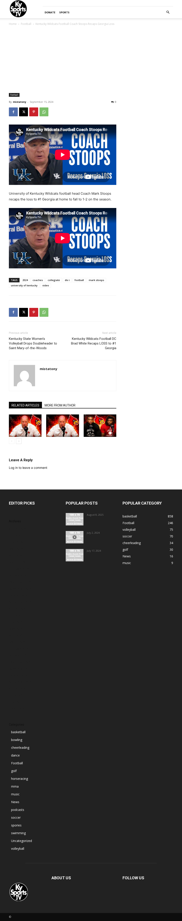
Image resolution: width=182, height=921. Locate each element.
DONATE (50, 12)
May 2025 (16, 628)
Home (13, 24)
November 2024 (20, 668)
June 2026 (16, 542)
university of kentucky (24, 285)
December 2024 (20, 662)
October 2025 (19, 595)
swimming (18, 833)
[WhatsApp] (44, 111)
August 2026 (18, 529)
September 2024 (21, 682)
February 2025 (19, 648)
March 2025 (17, 642)
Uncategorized (21, 841)
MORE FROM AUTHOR (60, 405)
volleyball (17, 848)
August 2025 (18, 608)
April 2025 (16, 635)
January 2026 (18, 575)
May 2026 (16, 549)
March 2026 (17, 562)
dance (15, 755)
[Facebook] (13, 111)
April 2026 (16, 555)
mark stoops (96, 280)
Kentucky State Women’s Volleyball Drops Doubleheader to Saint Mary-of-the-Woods (33, 343)
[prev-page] (11, 441)
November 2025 (20, 588)
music (15, 794)
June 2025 (16, 622)
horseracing (19, 778)
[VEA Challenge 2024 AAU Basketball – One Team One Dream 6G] (74, 537)
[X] (23, 111)
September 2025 (21, 602)
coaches (38, 280)
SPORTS (64, 12)
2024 (25, 280)
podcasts (17, 810)
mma (15, 786)
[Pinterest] (33, 111)
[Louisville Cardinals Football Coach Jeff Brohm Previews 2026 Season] (25, 425)
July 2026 (15, 535)
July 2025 (15, 615)
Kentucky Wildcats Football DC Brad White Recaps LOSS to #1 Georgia (93, 343)
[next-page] (19, 441)
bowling (16, 740)
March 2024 (17, 708)
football (79, 280)
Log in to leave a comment (28, 467)
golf (14, 771)
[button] (167, 12)
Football (26, 24)
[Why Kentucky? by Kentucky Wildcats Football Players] (74, 519)
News (15, 802)
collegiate (54, 280)
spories (16, 825)
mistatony (19, 101)
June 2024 (16, 702)
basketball (18, 732)
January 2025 (18, 655)
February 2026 (19, 568)
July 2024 (15, 695)
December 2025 (20, 582)
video (45, 285)
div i (67, 280)
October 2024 (19, 675)
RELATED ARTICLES (25, 405)
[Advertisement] (91, 60)
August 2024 (18, 688)
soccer (16, 817)
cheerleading (20, 747)
